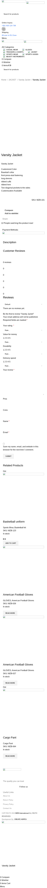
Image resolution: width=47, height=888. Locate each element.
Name (6, 421)
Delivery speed (9, 358)
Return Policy (8, 800)
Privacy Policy (8, 804)
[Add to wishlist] (19, 517)
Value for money (10, 334)
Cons (5, 410)
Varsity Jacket (25, 80)
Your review (8, 370)
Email (6, 432)
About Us (6, 796)
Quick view (13, 517)
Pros (5, 399)
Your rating (8, 326)
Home (4, 80)
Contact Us (7, 808)
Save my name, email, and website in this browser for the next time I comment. (20, 448)
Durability (7, 346)
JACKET (13, 80)
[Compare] (6, 517)
